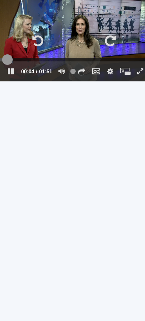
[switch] (61, 71)
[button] (81, 71)
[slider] (72, 59)
